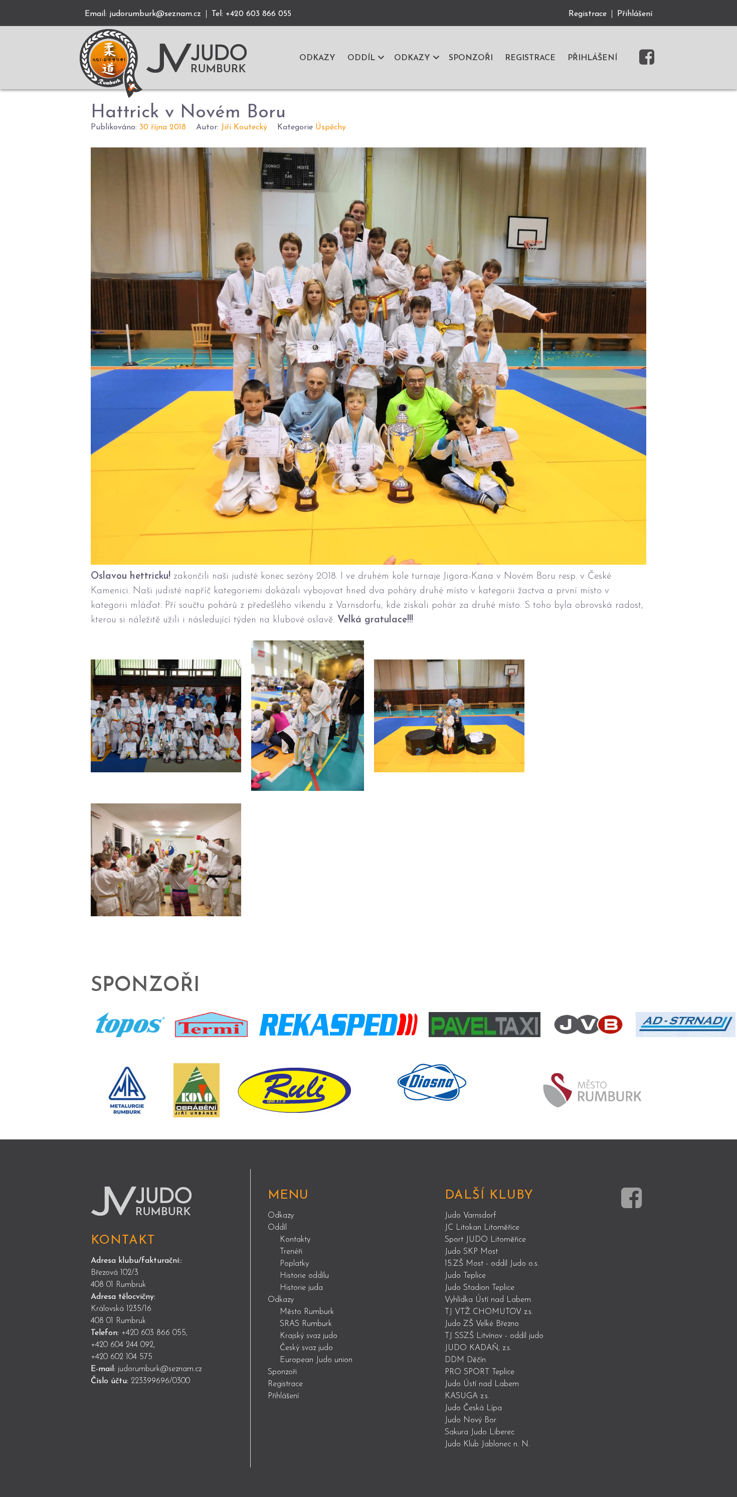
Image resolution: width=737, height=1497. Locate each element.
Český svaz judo (306, 1348)
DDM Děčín (465, 1360)
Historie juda (301, 1288)
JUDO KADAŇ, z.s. (478, 1348)
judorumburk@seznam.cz (155, 14)
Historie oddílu (304, 1276)
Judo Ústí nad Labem (482, 1384)
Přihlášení (634, 14)
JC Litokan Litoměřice (482, 1228)
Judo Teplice (465, 1276)
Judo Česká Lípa (473, 1408)
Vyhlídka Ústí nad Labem (488, 1300)
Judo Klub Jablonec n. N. (487, 1444)
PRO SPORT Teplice (479, 1372)
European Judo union (316, 1360)
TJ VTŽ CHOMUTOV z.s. (489, 1312)
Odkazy (281, 1216)
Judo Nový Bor (470, 1420)
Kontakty (295, 1240)
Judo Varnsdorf (470, 1216)
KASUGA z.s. (467, 1396)
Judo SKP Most (471, 1252)
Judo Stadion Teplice (479, 1288)
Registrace (588, 14)
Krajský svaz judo (308, 1336)
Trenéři (291, 1252)
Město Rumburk (307, 1312)
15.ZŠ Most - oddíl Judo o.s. (492, 1264)
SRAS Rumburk (306, 1324)
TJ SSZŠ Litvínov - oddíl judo (494, 1336)
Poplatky (294, 1264)
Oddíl (277, 1228)
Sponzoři (282, 1372)
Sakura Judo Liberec (479, 1432)
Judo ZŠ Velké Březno (482, 1324)
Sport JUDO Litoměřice (485, 1240)
